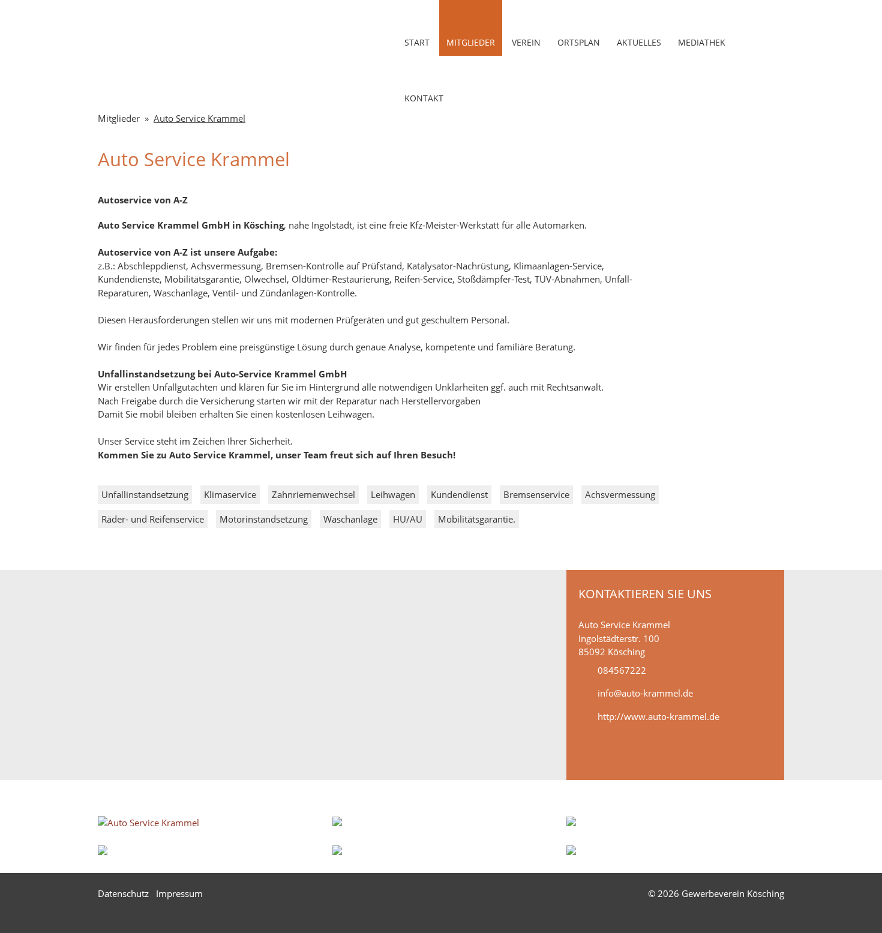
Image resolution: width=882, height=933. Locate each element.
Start (417, 42)
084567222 (622, 670)
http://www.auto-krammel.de (658, 716)
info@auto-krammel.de (645, 693)
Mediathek (701, 42)
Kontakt (423, 98)
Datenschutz (123, 893)
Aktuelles (639, 42)
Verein (526, 42)
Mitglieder (470, 42)
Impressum (179, 893)
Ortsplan (578, 42)
